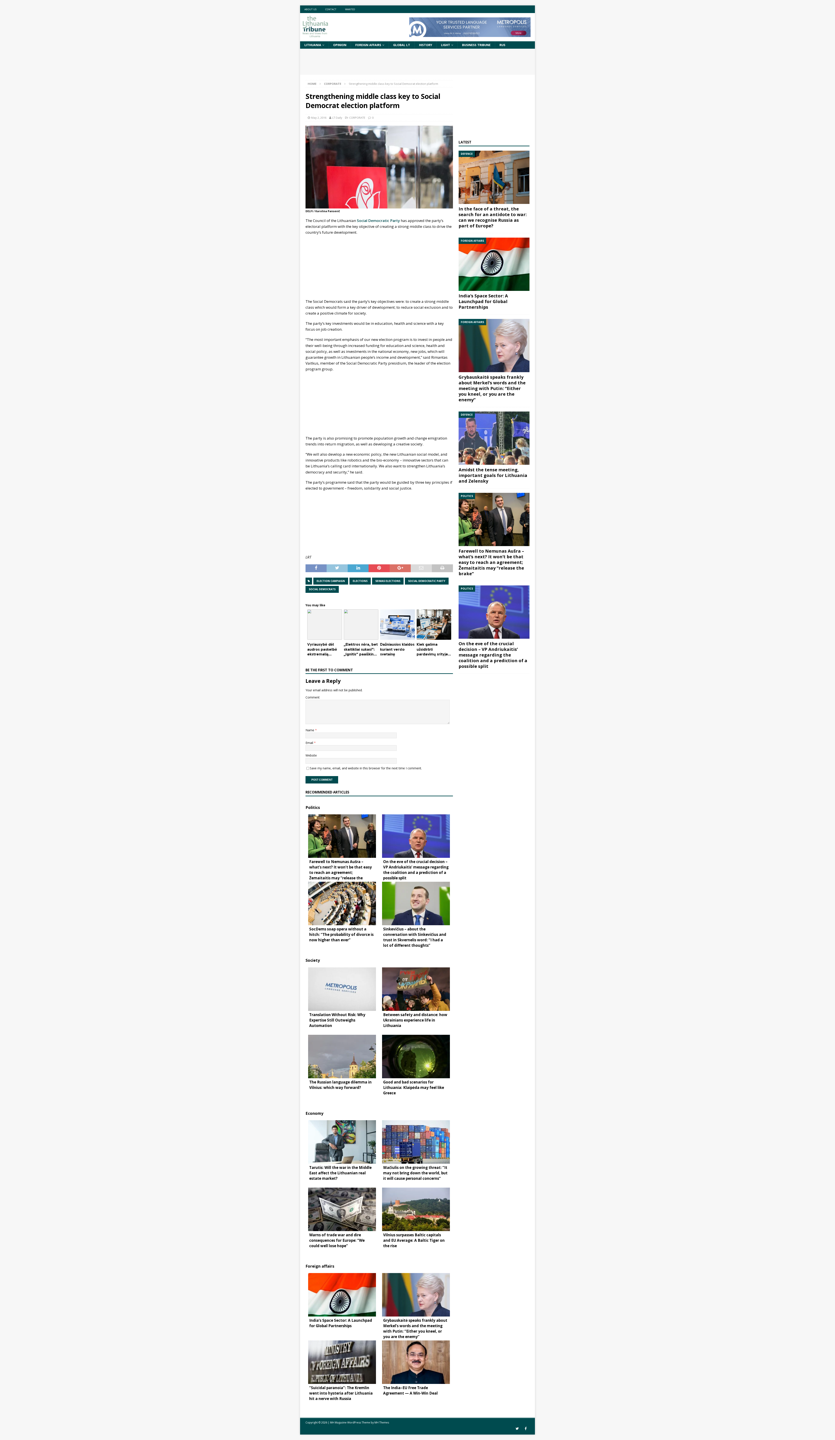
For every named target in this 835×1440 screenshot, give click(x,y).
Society (313, 960)
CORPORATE (357, 118)
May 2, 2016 (318, 118)
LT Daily (337, 118)
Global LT (401, 45)
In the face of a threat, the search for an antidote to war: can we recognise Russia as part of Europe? (493, 217)
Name (310, 730)
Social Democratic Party (378, 220)
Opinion (339, 45)
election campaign (331, 581)
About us (310, 9)
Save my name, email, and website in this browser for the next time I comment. (366, 768)
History (425, 45)
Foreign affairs (368, 45)
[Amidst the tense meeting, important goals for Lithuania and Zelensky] (494, 438)
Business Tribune (476, 45)
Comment (313, 697)
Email (310, 743)
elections (360, 581)
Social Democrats (322, 589)
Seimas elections (387, 581)
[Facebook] (525, 1428)
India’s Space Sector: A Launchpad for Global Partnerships (483, 301)
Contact (330, 9)
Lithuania (312, 45)
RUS (502, 45)
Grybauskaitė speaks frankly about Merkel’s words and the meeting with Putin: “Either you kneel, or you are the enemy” (492, 388)
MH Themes (381, 1422)
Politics (313, 807)
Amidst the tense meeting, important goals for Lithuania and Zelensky (493, 475)
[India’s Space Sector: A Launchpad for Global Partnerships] (494, 264)
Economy (314, 1113)
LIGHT (445, 45)
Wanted (350, 9)
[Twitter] (517, 1428)
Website (311, 755)
